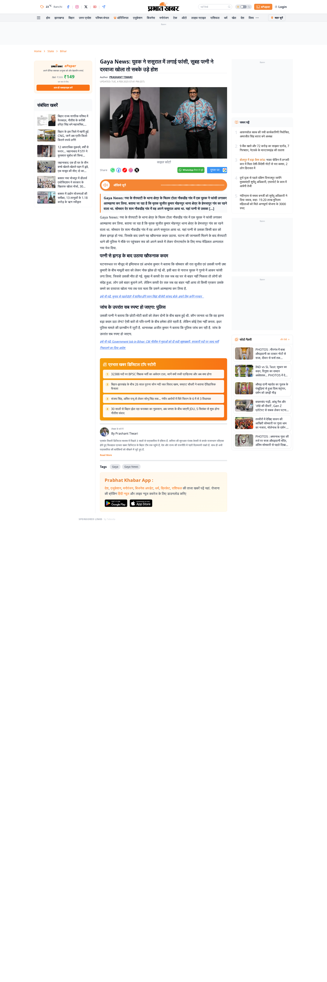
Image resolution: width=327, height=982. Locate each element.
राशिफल (215, 18)
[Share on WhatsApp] (112, 170)
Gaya (115, 466)
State (50, 51)
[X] (86, 7)
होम (48, 18)
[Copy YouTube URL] (124, 170)
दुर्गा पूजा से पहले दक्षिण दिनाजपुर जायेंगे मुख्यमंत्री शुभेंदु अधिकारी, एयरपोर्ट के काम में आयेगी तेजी (263, 182)
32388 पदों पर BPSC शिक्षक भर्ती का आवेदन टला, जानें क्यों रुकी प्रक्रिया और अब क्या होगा (161, 374)
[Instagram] (77, 7)
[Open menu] (39, 18)
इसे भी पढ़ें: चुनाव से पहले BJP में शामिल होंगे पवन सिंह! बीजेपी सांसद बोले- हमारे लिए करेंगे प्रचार (152, 296)
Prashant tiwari (120, 77)
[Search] (229, 7)
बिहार (71, 18)
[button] (163, 123)
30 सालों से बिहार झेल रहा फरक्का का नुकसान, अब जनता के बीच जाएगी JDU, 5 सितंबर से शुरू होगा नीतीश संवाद (165, 411)
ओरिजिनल (122, 18)
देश (242, 18)
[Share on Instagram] (130, 170)
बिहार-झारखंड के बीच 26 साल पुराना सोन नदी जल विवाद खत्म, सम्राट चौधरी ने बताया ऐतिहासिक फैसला (163, 386)
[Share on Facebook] (118, 170)
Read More (106, 455)
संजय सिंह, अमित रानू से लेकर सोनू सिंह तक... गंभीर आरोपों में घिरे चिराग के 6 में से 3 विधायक (161, 399)
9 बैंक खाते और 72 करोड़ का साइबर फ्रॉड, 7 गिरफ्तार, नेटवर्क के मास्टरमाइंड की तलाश (264, 148)
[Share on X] (137, 170)
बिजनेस (151, 18)
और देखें (283, 339)
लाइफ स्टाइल (198, 18)
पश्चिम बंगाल (102, 18)
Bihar (63, 51)
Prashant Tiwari (126, 433)
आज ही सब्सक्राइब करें (63, 87)
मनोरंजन (164, 18)
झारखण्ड (59, 18)
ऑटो (184, 18)
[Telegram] (104, 7)
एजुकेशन (137, 18)
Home (37, 51)
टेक (175, 18)
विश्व (251, 18)
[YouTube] (95, 7)
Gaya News (131, 466)
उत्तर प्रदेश (85, 18)
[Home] (163, 6)
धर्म (225, 18)
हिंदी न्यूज (123, 493)
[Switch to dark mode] (243, 7)
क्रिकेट (165, 488)
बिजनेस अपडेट (144, 488)
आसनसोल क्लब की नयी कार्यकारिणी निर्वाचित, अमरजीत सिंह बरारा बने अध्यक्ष (265, 134)
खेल (234, 18)
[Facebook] (68, 7)
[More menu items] (257, 18)
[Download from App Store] (141, 503)
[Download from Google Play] (116, 503)
